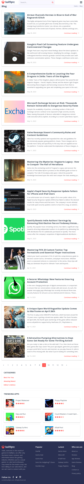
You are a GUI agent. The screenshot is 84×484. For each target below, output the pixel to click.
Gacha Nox (39, 459)
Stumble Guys (40, 466)
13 (62, 365)
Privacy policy (76, 473)
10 (48, 365)
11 (53, 365)
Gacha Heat (39, 455)
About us (75, 451)
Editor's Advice (9, 385)
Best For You (9, 377)
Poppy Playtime (63, 466)
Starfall (37, 451)
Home (76, 6)
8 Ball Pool (61, 459)
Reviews (74, 455)
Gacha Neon (62, 451)
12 (57, 365)
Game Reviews (77, 462)
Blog (73, 466)
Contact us (75, 470)
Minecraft (61, 455)
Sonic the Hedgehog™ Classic (45, 462)
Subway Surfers (63, 462)
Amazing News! (9, 381)
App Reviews (76, 459)
